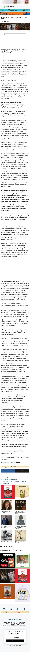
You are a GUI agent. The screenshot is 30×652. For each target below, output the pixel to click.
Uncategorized (7, 477)
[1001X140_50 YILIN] (15, 3)
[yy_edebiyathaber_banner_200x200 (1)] (22, 498)
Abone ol (15, 641)
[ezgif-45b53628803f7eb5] (15, 11)
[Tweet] (22, 471)
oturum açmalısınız (18, 550)
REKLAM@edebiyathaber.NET (15, 619)
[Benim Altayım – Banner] (7, 598)
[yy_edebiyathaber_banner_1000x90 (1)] (15, 467)
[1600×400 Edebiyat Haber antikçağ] (15, 30)
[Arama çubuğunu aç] (21, 7)
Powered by (12, 645)
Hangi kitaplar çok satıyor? (10, 479)
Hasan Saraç (5, 462)
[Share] (8, 471)
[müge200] (7, 567)
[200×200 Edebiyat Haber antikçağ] (7, 583)
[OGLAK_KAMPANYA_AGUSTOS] (8, 498)
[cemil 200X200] (22, 567)
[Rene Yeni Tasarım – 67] (22, 602)
